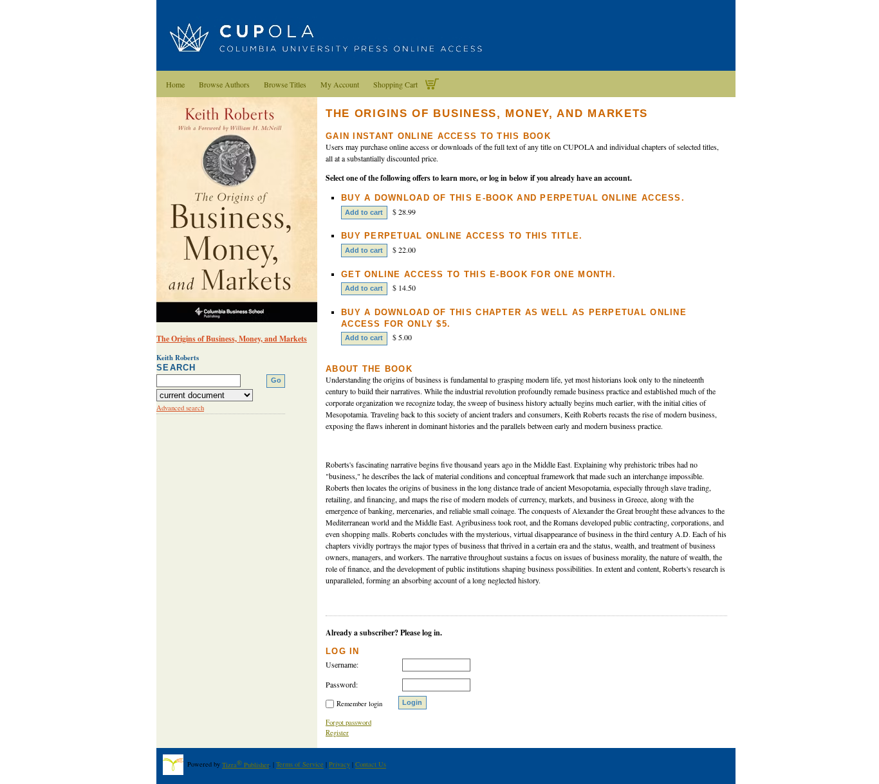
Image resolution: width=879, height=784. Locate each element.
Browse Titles (285, 84)
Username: (342, 664)
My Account (339, 84)
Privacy (339, 764)
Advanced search (180, 407)
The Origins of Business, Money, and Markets (231, 338)
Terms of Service (300, 764)
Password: (342, 684)
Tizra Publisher (245, 764)
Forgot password (348, 722)
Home (175, 84)
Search (176, 367)
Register (337, 732)
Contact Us (370, 764)
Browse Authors (224, 84)
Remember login (359, 703)
